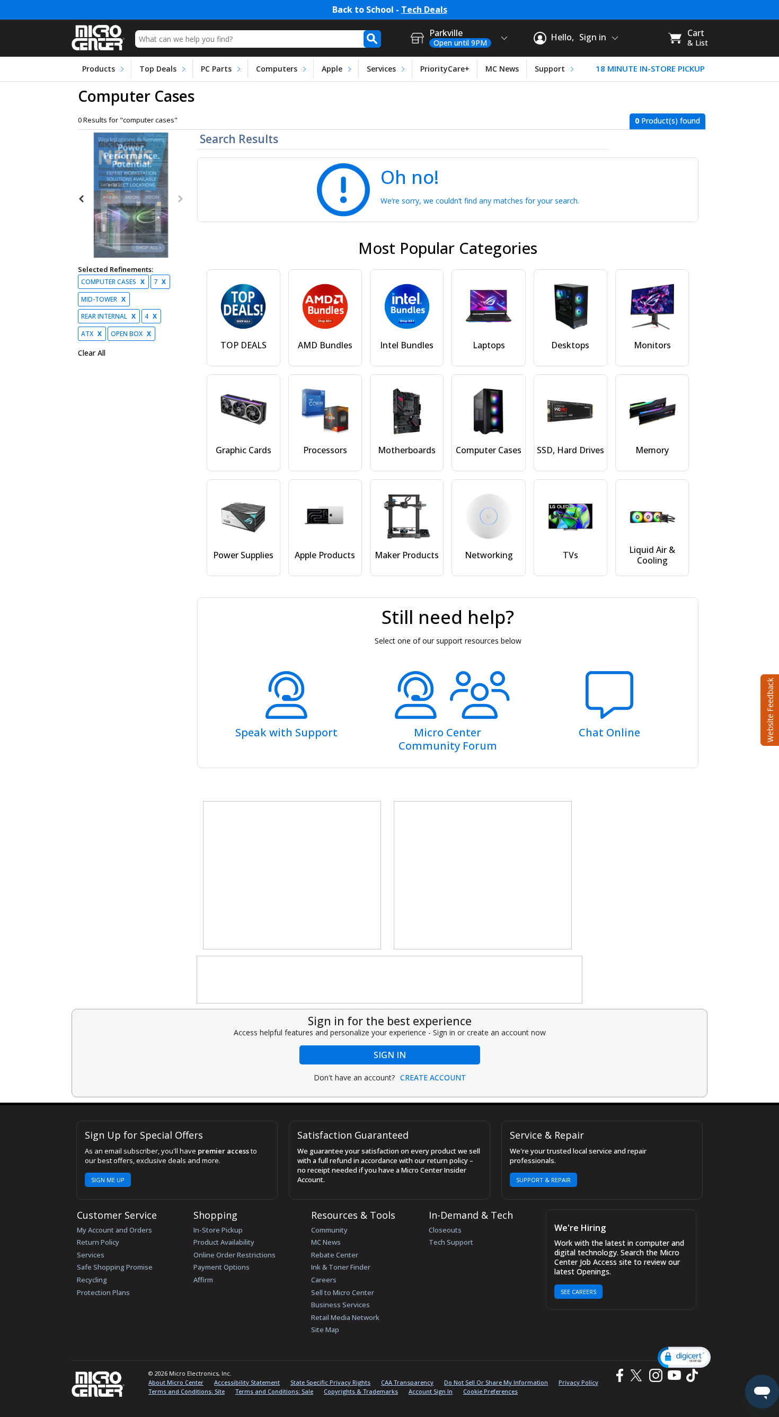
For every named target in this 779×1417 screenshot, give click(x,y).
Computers (276, 69)
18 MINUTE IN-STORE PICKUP (650, 69)
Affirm (203, 1279)
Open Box (131, 333)
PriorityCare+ (445, 69)
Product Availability (223, 1242)
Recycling (92, 1279)
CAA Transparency (407, 1382)
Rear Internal (108, 316)
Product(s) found (667, 121)
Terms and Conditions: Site (186, 1391)
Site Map (325, 1329)
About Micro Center (175, 1382)
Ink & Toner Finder (340, 1267)
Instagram (655, 1375)
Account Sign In (431, 1391)
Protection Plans (103, 1292)
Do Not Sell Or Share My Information (496, 1382)
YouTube (674, 1375)
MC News (502, 69)
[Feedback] (768, 708)
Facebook (618, 1375)
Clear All (91, 353)
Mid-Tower (103, 299)
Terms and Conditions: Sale (274, 1391)
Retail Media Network (345, 1317)
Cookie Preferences (490, 1391)
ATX (91, 333)
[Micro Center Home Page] (98, 34)
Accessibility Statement (247, 1382)
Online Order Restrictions (234, 1255)
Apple (332, 69)
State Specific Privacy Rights (330, 1382)
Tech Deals (424, 9)
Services (381, 69)
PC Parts (216, 69)
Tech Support (451, 1242)
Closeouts (445, 1230)
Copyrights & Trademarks (361, 1391)
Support (550, 69)
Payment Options (221, 1267)
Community (329, 1230)
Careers (324, 1279)
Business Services (340, 1304)
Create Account (433, 1077)
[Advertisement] (292, 876)
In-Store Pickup (218, 1230)
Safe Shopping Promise (115, 1267)
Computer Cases (113, 281)
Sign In (390, 1055)
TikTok (690, 1375)
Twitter (638, 1375)
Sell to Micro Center (342, 1292)
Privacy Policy (578, 1382)
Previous (82, 198)
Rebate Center (334, 1255)
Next (179, 198)
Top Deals (157, 69)
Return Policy (98, 1242)
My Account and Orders (114, 1230)
